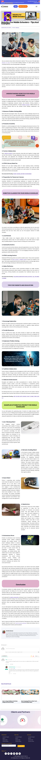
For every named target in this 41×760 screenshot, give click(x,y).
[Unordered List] (13, 652)
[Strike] (10, 652)
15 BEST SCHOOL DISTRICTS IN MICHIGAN (22, 173)
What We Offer (5, 739)
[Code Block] (16, 652)
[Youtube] (14, 753)
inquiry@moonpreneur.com (32, 1)
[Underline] (9, 652)
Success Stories (5, 741)
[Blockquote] (15, 652)
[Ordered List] (12, 652)
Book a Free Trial (23, 6)
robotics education (14, 597)
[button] (36, 6)
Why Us (4, 738)
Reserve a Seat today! (9, 3)
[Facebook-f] (6, 753)
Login (15, 6)
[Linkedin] (8, 753)
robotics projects (8, 153)
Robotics (17, 27)
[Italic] (7, 652)
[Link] (18, 652)
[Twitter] (17, 753)
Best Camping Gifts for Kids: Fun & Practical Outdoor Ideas (29, 702)
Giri (14, 668)
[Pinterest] (20, 753)
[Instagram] (11, 753)
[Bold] (6, 652)
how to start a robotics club (19, 259)
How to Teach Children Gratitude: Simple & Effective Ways (10, 702)
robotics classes (26, 104)
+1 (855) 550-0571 (36, 2)
